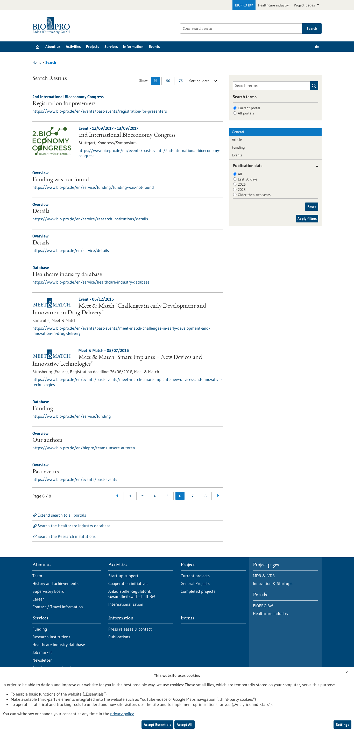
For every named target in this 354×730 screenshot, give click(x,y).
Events (154, 46)
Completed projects (198, 591)
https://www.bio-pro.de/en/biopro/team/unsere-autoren (83, 447)
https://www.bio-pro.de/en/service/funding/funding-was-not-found (93, 187)
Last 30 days (247, 179)
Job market (42, 652)
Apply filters (307, 218)
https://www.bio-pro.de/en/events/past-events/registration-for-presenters (99, 111)
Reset (311, 206)
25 (156, 81)
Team (37, 575)
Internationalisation (125, 604)
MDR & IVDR (264, 575)
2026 (242, 184)
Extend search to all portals (62, 515)
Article (237, 139)
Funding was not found (60, 180)
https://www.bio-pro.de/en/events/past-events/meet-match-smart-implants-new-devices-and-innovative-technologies (127, 382)
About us (53, 46)
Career (38, 599)
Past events (45, 472)
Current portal (249, 108)
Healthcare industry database (67, 275)
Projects (92, 46)
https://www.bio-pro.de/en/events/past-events (74, 479)
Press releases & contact (130, 629)
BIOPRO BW (244, 5)
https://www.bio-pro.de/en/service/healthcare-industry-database (91, 282)
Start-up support (123, 575)
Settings (342, 724)
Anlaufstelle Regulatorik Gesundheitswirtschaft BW (131, 594)
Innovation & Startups (272, 583)
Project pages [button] (305, 5)
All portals (246, 113)
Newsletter (42, 660)
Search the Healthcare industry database (74, 525)
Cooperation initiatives (128, 583)
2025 (242, 189)
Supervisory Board (48, 591)
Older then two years (254, 194)
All (240, 174)
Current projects (195, 575)
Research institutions (51, 636)
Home (36, 62)
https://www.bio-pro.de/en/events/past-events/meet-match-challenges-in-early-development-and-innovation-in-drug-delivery (121, 331)
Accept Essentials (157, 724)
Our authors (47, 440)
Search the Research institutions (67, 536)
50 (169, 81)
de (317, 46)
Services (111, 46)
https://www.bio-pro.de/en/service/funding (71, 416)
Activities (73, 46)
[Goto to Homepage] (52, 25)
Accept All (184, 724)
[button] (315, 166)
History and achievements (55, 583)
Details (40, 211)
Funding (42, 409)
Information (133, 46)
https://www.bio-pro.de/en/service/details (70, 250)
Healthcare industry (273, 5)
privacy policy (122, 713)
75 (182, 81)
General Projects (195, 583)
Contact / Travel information (57, 606)
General (238, 131)
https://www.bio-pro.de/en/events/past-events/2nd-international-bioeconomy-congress (149, 153)
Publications (119, 636)
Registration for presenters (64, 104)
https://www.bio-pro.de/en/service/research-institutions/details (90, 218)
